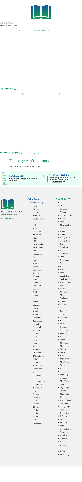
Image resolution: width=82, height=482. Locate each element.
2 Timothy (37, 388)
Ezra (35, 250)
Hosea (35, 295)
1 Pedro (63, 435)
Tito (62, 419)
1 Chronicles (38, 244)
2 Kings (36, 241)
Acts (35, 346)
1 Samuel (37, 231)
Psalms (36, 263)
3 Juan (63, 448)
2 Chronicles (38, 247)
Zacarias (63, 339)
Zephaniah (37, 321)
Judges (36, 225)
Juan (62, 355)
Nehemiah (37, 254)
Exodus (36, 209)
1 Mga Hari (65, 237)
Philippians (37, 365)
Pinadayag (64, 454)
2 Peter (36, 407)
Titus (35, 391)
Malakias (64, 343)
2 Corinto (64, 371)
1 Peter (36, 403)
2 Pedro (63, 438)
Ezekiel (36, 289)
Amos (35, 301)
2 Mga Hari (65, 241)
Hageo (63, 336)
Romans (36, 349)
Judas (62, 451)
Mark (35, 337)
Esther (35, 257)
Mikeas (63, 323)
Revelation (37, 423)
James (35, 400)
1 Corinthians (38, 352)
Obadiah (36, 305)
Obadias (63, 317)
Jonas (62, 320)
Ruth (35, 228)
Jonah (35, 308)
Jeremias (64, 292)
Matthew (36, 333)
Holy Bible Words (6, 23)
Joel (34, 298)
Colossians (37, 368)
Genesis (36, 206)
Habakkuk (37, 317)
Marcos (63, 349)
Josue (62, 218)
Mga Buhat (65, 359)
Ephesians (37, 362)
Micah (35, 311)
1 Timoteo (64, 413)
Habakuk (64, 330)
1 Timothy (37, 384)
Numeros (64, 212)
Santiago (64, 432)
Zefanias (63, 333)
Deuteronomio (66, 215)
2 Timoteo (64, 416)
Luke (35, 340)
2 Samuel (37, 235)
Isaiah (35, 279)
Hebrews (36, 397)
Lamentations (39, 286)
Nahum (36, 314)
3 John (35, 416)
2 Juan (63, 445)
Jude (35, 419)
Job (34, 260)
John (35, 343)
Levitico (63, 209)
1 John (35, 410)
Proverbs (36, 266)
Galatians (37, 359)
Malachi (36, 330)
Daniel (35, 292)
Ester (62, 263)
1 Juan (63, 441)
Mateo (63, 346)
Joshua (36, 222)
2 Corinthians (38, 356)
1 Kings (36, 238)
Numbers (37, 215)
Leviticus (37, 212)
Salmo (63, 269)
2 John (35, 413)
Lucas (62, 352)
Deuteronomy (39, 219)
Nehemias (64, 260)
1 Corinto (64, 368)
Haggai (36, 324)
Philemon (37, 394)
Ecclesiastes (38, 270)
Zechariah (37, 327)
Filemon (63, 422)
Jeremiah (37, 282)
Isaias (62, 288)
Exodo (63, 205)
